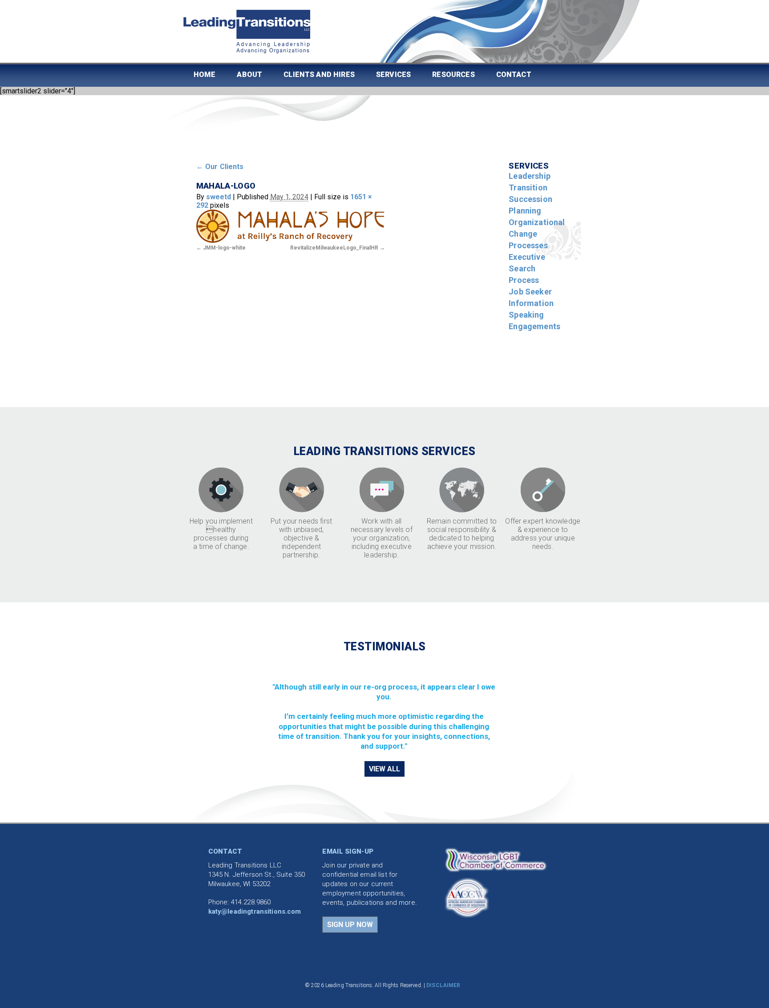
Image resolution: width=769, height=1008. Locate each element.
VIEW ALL (384, 769)
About (249, 74)
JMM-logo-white (224, 248)
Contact (513, 74)
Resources (453, 74)
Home (205, 74)
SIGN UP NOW (350, 924)
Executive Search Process (527, 268)
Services (393, 74)
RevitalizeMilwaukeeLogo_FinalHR (334, 248)
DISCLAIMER (443, 985)
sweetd (218, 197)
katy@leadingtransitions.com (254, 911)
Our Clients (220, 166)
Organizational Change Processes (537, 234)
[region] (385, 706)
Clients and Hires (319, 74)
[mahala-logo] (290, 226)
